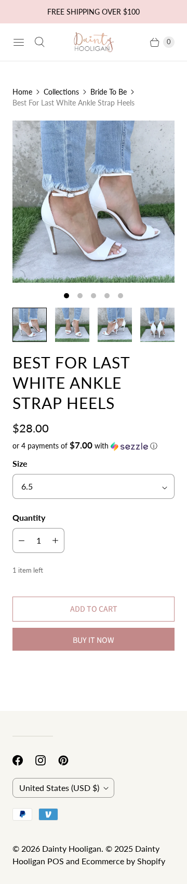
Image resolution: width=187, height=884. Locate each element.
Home (22, 91)
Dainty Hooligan (71, 848)
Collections (61, 91)
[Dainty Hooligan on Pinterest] (69, 760)
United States (59, 788)
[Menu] (18, 42)
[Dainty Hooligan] (93, 42)
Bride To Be (108, 91)
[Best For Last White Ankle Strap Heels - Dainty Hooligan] (93, 202)
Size (20, 463)
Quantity (28, 517)
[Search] (39, 42)
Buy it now (93, 640)
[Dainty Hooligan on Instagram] (46, 760)
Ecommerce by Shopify (123, 861)
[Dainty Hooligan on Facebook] (23, 760)
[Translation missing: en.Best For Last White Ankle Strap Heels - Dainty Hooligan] (29, 325)
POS (55, 861)
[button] (93, 446)
